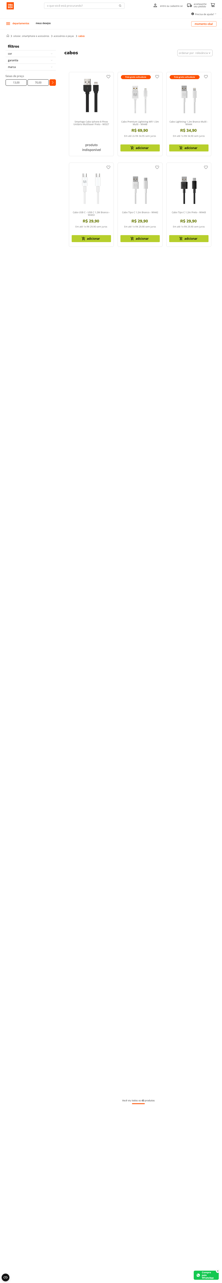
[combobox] (84, 6)
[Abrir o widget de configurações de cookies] (5, 1277)
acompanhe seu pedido (200, 5)
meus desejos (43, 23)
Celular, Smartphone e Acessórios (31, 36)
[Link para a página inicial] (8, 36)
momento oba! (204, 24)
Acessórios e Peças (64, 36)
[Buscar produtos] (120, 5)
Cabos (81, 36)
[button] (31, 53)
